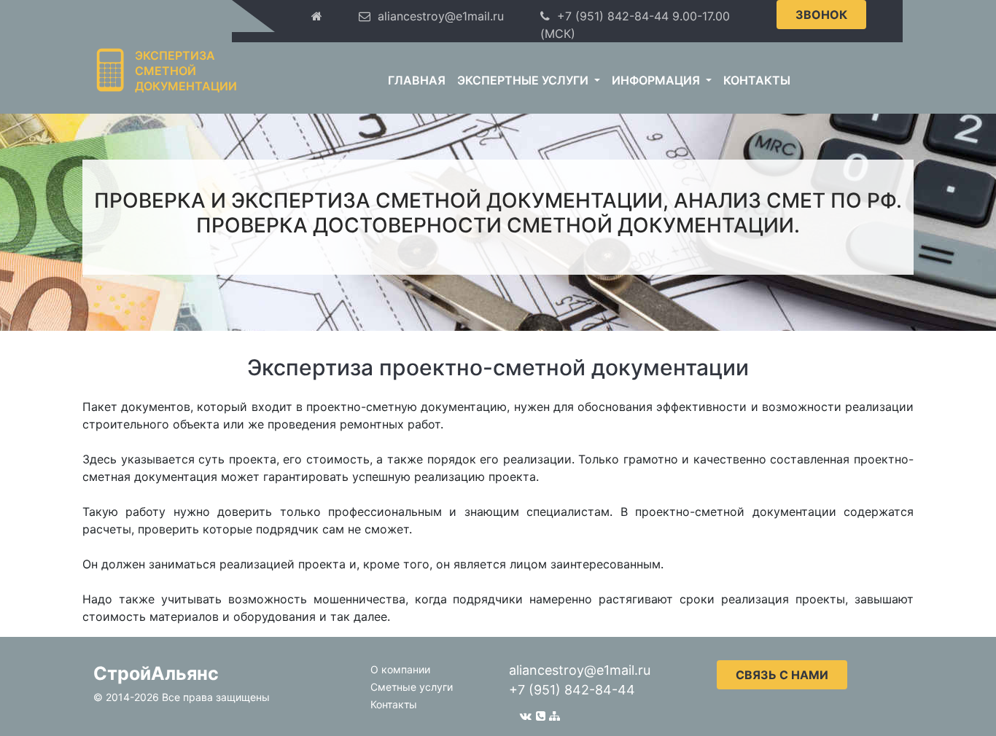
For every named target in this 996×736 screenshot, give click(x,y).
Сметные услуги (411, 687)
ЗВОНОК (821, 14)
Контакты (756, 80)
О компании (400, 669)
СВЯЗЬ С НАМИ (782, 675)
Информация (657, 80)
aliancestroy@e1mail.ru (579, 670)
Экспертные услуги (524, 80)
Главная (417, 80)
